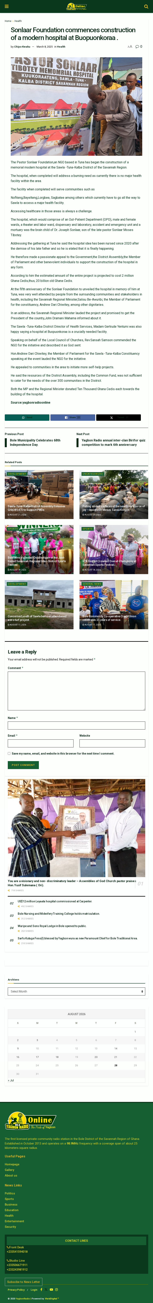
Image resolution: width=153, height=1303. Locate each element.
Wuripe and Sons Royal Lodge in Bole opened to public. (52, 926)
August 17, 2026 (18, 625)
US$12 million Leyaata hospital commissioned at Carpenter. (55, 901)
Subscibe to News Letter (23, 1282)
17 (37, 1057)
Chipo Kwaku (22, 46)
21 (115, 1057)
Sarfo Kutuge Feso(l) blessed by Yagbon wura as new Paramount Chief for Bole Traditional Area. (78, 938)
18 (57, 1057)
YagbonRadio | (23, 1298)
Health (18, 21)
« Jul (11, 1080)
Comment (16, 668)
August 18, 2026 (18, 570)
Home (8, 21)
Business (11, 1204)
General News (92, 584)
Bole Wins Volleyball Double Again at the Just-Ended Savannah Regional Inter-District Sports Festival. (37, 561)
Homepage (12, 1164)
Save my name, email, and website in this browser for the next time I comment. (63, 753)
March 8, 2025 (45, 46)
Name (13, 718)
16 (17, 1057)
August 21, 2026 (18, 515)
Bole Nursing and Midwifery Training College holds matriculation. (59, 913)
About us (11, 1175)
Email (13, 735)
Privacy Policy (16, 1289)
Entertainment (14, 1221)
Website (84, 735)
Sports (13, 529)
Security (10, 1227)
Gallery (9, 1170)
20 (96, 1057)
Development (17, 474)
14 (115, 1048)
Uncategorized (93, 474)
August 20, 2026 (92, 515)
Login (34, 1289)
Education (12, 1210)
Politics (10, 1193)
